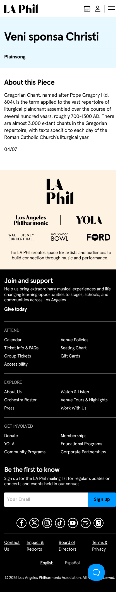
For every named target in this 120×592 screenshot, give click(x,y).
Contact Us (12, 546)
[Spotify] (86, 523)
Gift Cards (70, 356)
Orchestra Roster (20, 400)
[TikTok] (60, 523)
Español (72, 563)
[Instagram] (47, 523)
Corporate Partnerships (83, 452)
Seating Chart (74, 348)
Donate (11, 436)
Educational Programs (81, 444)
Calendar (13, 340)
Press (9, 408)
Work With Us (74, 408)
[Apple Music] (98, 523)
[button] (111, 9)
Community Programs (24, 452)
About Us (13, 392)
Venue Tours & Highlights (84, 400)
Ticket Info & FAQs (21, 348)
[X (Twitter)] (34, 523)
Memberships (74, 436)
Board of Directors (67, 546)
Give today (15, 309)
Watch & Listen (75, 392)
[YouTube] (73, 523)
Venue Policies (74, 340)
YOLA (9, 444)
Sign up (102, 499)
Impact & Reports (35, 546)
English (46, 563)
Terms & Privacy (99, 546)
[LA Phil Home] (21, 8)
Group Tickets (17, 356)
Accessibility (16, 364)
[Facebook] (21, 523)
